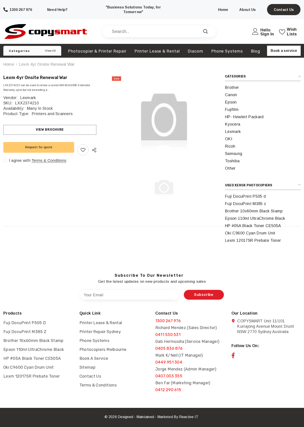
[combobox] (154, 31)
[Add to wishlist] (83, 149)
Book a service (284, 51)
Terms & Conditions (49, 160)
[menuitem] (263, 87)
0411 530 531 (167, 334)
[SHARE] (92, 150)
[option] (164, 118)
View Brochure (50, 130)
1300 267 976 (168, 320)
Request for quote (38, 147)
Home (8, 64)
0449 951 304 (168, 362)
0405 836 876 (168, 348)
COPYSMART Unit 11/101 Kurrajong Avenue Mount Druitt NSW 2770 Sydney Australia (265, 326)
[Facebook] (233, 355)
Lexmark (28, 98)
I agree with (19, 160)
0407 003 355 (168, 376)
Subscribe (203, 295)
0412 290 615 (168, 389)
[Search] (159, 31)
